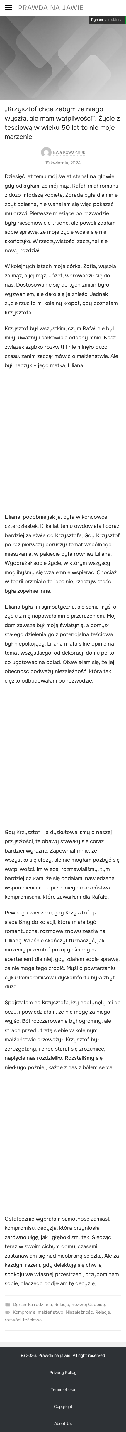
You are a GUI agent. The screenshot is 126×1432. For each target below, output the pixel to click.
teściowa (32, 1320)
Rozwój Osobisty (89, 1305)
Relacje (61, 1305)
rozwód (13, 1320)
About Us (63, 1423)
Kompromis (24, 1312)
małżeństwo (50, 1312)
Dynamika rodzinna (106, 19)
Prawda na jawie (51, 8)
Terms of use (63, 1389)
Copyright (63, 1406)
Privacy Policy (63, 1372)
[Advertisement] (63, 442)
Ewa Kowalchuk (69, 152)
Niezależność (79, 1312)
